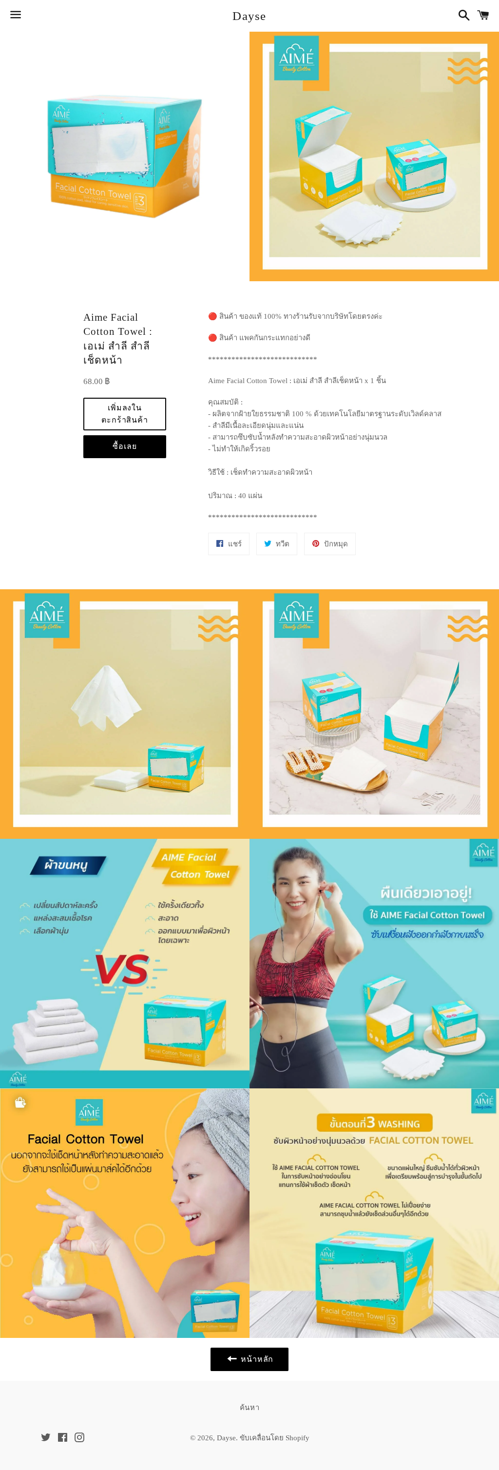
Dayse (249, 15)
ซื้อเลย (124, 446)
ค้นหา (250, 1408)
